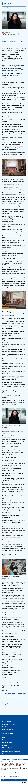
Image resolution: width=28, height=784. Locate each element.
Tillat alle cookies (7, 779)
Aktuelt (5, 8)
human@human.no (7, 729)
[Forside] (7, 3)
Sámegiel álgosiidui (8, 748)
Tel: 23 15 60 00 (6, 727)
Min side (4, 753)
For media (5, 740)
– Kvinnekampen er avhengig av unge (15, 693)
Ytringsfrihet (6, 704)
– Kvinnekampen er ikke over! (12, 696)
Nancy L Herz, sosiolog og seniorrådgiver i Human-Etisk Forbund (13, 42)
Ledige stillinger (7, 742)
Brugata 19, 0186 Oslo (8, 724)
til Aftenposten (6, 89)
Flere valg (3, 776)
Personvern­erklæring (14, 776)
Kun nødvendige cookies (20, 779)
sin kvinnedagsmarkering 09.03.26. (12, 69)
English (4, 745)
